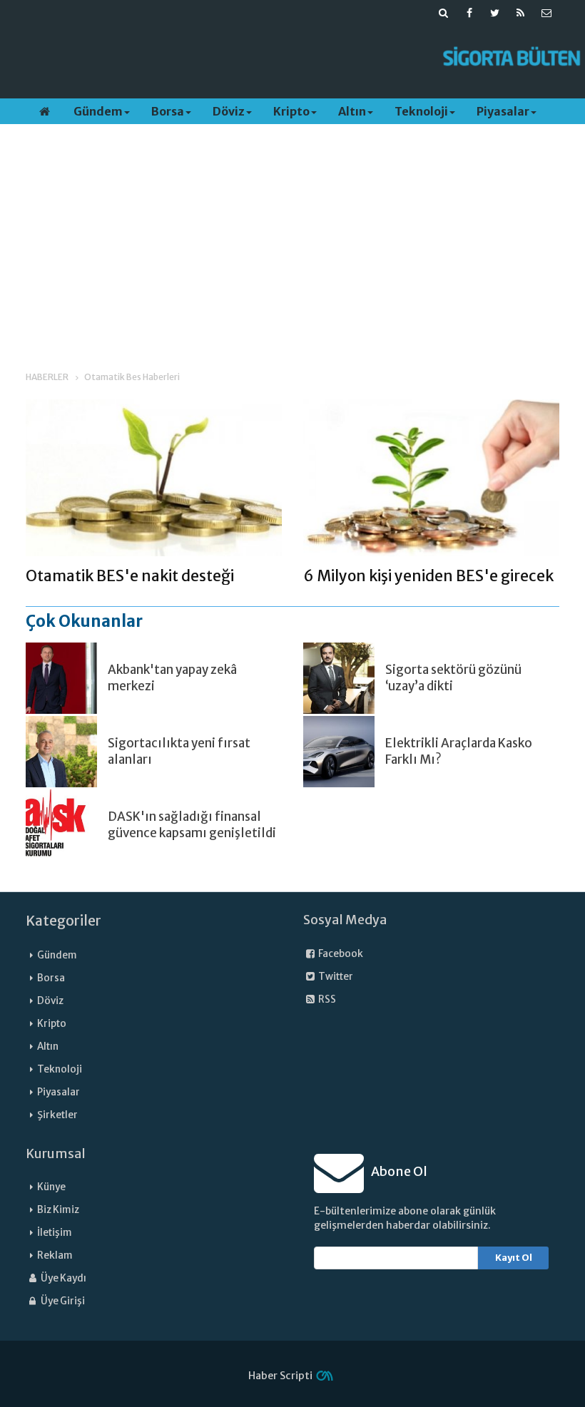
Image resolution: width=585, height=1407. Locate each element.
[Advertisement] (274, 58)
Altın (352, 111)
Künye (51, 1187)
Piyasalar (503, 111)
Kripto (291, 111)
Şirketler (57, 1115)
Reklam (55, 1255)
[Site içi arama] (444, 13)
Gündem (98, 111)
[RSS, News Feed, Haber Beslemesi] (521, 13)
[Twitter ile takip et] (495, 13)
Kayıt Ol (513, 1258)
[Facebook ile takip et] (469, 13)
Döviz (229, 111)
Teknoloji (421, 111)
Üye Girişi (62, 1301)
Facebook (340, 954)
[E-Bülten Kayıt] (546, 13)
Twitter (335, 977)
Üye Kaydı (62, 1278)
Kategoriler (63, 920)
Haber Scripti (280, 1375)
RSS (326, 999)
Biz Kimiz (58, 1210)
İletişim (54, 1233)
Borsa (167, 111)
